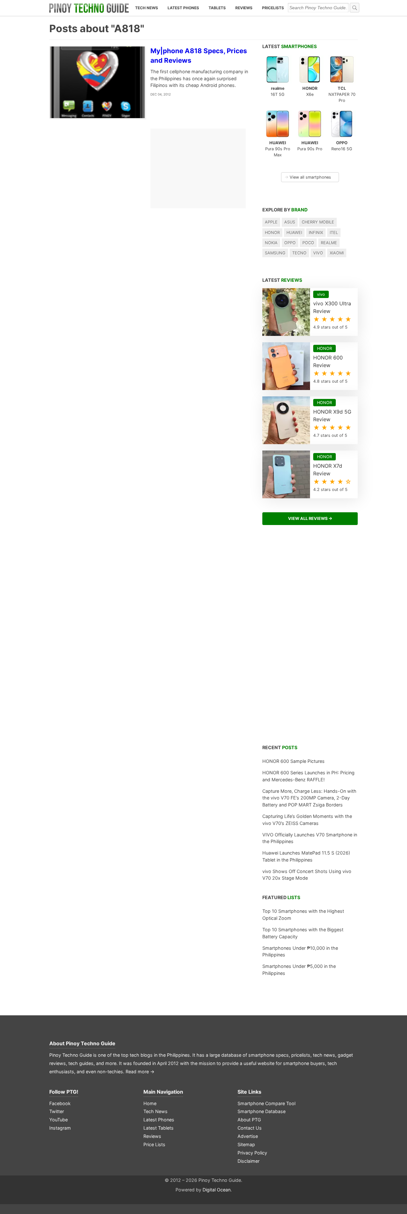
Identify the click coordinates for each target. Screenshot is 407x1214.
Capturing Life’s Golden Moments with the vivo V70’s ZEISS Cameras (307, 819)
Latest (289, 46)
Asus (289, 222)
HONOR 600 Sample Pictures (293, 761)
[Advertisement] (310, 638)
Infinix (316, 232)
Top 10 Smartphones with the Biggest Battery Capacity (302, 933)
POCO (308, 242)
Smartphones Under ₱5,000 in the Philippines (299, 969)
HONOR (272, 232)
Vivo (318, 253)
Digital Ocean (217, 1189)
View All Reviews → (310, 518)
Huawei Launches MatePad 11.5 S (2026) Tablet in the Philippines (306, 856)
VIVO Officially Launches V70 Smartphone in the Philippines (309, 838)
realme (329, 242)
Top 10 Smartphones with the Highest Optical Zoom (303, 914)
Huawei (294, 232)
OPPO (290, 242)
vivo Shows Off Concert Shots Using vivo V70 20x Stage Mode (306, 875)
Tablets (217, 7)
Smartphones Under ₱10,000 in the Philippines (300, 951)
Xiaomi (337, 253)
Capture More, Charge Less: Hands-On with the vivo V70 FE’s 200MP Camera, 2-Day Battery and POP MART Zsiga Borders (309, 797)
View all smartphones (308, 177)
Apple (271, 222)
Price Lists (154, 1144)
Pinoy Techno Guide (90, 1043)
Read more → (140, 1071)
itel (334, 232)
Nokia (271, 242)
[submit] (354, 7)
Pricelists (273, 7)
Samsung (275, 253)
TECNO (299, 253)
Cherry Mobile (318, 222)
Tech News (146, 7)
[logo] (89, 8)
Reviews (243, 7)
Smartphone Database (262, 1111)
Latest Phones (183, 7)
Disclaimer (248, 1161)
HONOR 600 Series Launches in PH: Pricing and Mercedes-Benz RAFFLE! (308, 776)
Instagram (60, 1128)
